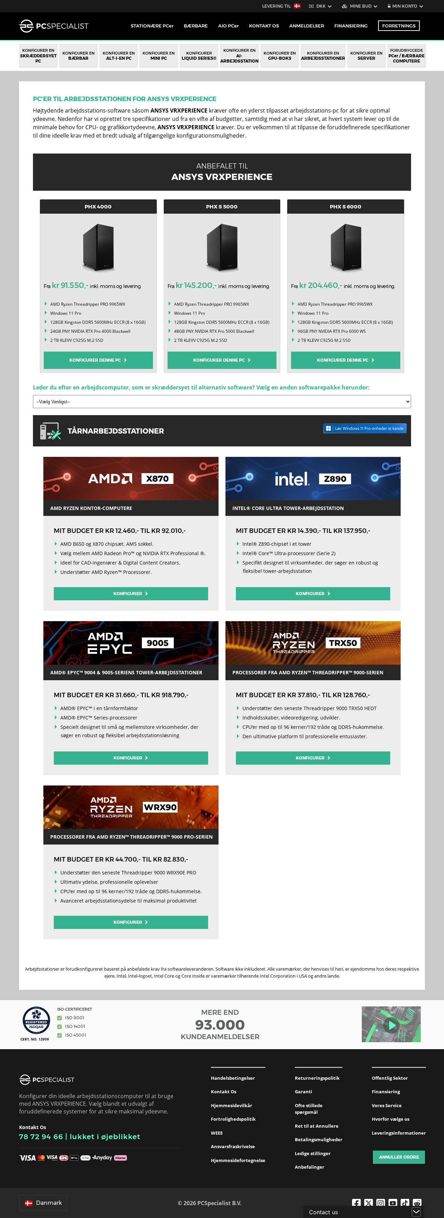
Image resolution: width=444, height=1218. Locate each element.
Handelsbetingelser (233, 1078)
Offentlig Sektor (390, 1078)
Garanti (303, 1091)
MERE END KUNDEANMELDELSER (220, 1024)
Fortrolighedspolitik (233, 1119)
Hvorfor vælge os (390, 1119)
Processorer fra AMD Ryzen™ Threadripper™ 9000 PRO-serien (131, 836)
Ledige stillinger (313, 1153)
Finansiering (351, 25)
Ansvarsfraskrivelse (233, 1146)
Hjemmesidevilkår (231, 1105)
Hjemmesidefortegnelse (238, 1160)
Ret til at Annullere (317, 1126)
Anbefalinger (309, 1167)
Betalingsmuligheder (318, 1139)
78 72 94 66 (41, 1136)
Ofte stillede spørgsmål (309, 1109)
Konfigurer (128, 593)
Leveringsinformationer (399, 1133)
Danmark (49, 1203)
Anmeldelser (306, 25)
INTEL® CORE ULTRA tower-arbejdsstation (288, 508)
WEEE (217, 1133)
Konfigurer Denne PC (96, 360)
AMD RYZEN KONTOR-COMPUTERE (91, 508)
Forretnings (399, 25)
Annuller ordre (399, 1157)
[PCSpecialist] (53, 26)
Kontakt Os (223, 1091)
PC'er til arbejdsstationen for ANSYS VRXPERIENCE (124, 99)
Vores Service (387, 1105)
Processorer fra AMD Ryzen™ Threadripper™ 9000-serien (307, 672)
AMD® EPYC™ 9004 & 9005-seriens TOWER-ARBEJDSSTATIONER (126, 672)
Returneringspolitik (317, 1078)
